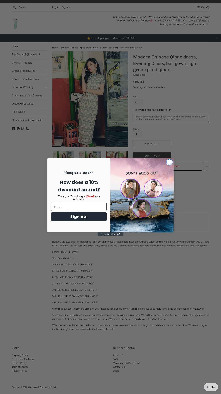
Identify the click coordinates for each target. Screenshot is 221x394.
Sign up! (79, 216)
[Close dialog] (169, 162)
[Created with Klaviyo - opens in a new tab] (110, 234)
